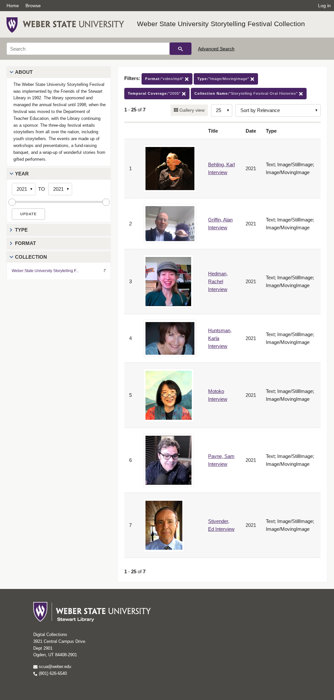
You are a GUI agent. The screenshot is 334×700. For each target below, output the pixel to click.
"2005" (155, 93)
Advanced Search (216, 48)
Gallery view (191, 110)
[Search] (180, 48)
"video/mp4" (165, 79)
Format (25, 243)
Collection (31, 257)
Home (13, 5)
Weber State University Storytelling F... (45, 271)
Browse (33, 5)
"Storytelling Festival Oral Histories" (246, 93)
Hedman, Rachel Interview (218, 281)
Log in (324, 5)
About (24, 72)
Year (22, 173)
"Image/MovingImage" (223, 79)
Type (21, 230)
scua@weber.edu (54, 666)
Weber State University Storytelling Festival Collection (221, 23)
